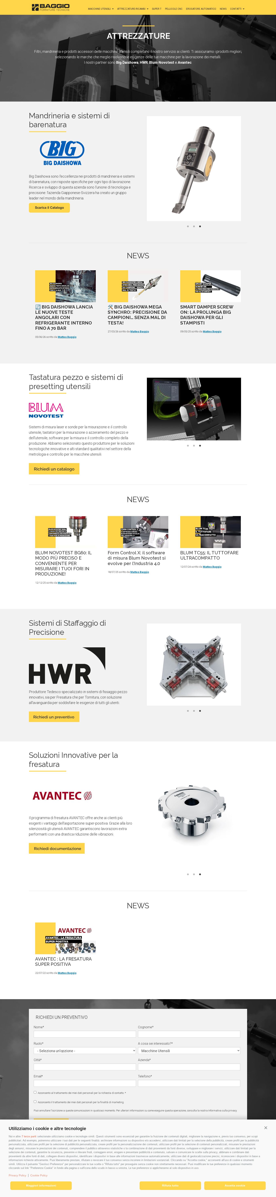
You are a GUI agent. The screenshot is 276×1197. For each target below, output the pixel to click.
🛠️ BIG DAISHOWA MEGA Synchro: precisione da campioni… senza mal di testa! (137, 314)
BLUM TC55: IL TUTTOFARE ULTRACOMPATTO (209, 555)
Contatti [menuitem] (235, 8)
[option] (194, 169)
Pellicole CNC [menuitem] (173, 8)
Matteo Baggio (67, 336)
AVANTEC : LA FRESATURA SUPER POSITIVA (63, 961)
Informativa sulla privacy (222, 1110)
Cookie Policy (38, 1175)
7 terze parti (29, 1136)
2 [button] (194, 227)
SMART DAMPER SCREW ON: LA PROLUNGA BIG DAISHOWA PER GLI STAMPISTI (206, 314)
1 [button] (188, 227)
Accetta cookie (235, 1185)
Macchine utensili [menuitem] (99, 8)
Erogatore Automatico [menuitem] (201, 8)
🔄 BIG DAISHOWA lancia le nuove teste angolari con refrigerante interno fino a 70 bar (64, 317)
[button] (265, 1127)
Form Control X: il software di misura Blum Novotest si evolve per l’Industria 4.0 (137, 558)
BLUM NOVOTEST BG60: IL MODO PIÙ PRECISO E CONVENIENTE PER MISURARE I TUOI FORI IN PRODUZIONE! (63, 563)
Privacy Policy (17, 1175)
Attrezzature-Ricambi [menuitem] (131, 8)
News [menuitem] (223, 8)
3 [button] (200, 227)
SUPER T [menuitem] (156, 8)
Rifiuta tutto (170, 1185)
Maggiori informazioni (41, 1185)
